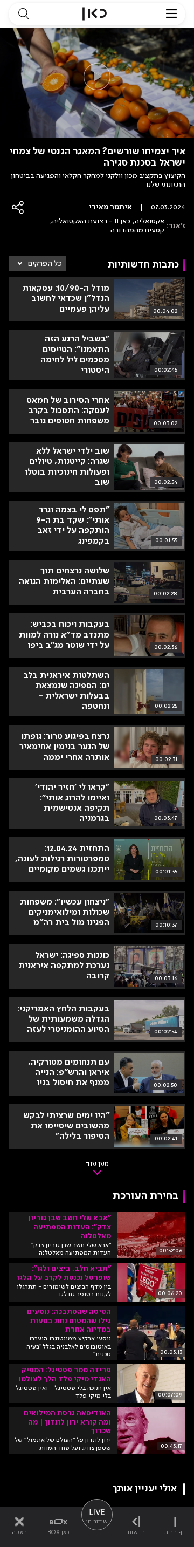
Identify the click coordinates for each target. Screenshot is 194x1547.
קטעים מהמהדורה (137, 230)
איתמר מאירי (110, 207)
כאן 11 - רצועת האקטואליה (91, 221)
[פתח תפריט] (171, 14)
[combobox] (37, 263)
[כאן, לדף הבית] (94, 14)
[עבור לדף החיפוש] (23, 14)
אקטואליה (149, 221)
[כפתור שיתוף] (18, 207)
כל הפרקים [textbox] (45, 264)
